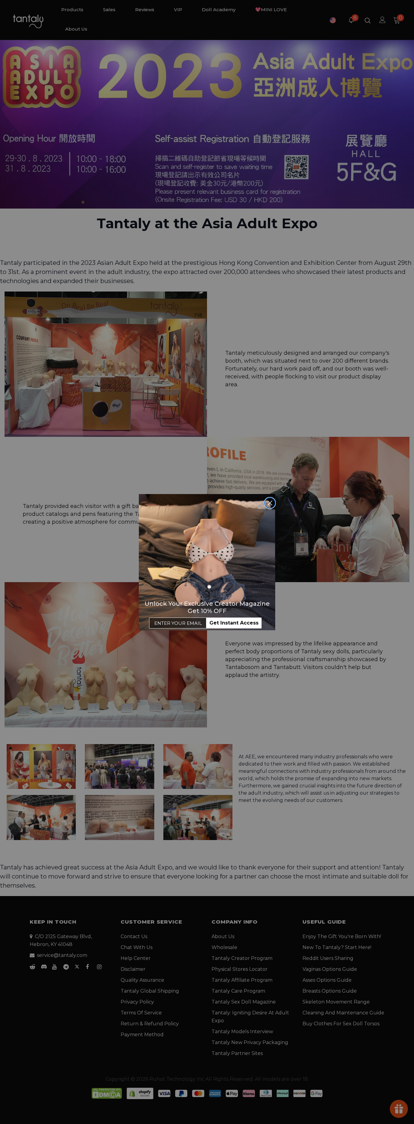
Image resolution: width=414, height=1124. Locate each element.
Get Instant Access (234, 623)
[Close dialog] (270, 503)
